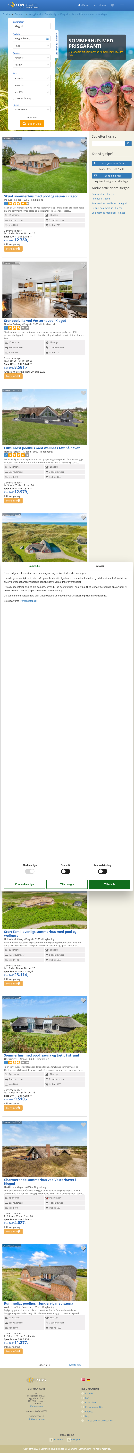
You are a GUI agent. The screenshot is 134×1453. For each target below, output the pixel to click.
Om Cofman (91, 1402)
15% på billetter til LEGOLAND (99, 1420)
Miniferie (83, 5)
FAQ (87, 1398)
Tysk (88, 1380)
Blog (87, 1416)
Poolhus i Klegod (101, 198)
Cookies (89, 1411)
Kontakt (89, 1393)
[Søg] (128, 143)
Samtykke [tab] (34, 566)
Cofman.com (36, 1406)
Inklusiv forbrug (23, 98)
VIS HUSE (33, 124)
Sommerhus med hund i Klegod (109, 203)
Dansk (83, 1379)
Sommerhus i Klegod (103, 194)
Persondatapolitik (94, 1407)
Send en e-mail (113, 175)
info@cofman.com (36, 1419)
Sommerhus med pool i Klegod (109, 212)
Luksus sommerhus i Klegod (107, 207)
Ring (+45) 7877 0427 (112, 163)
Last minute (99, 5)
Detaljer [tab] (99, 566)
